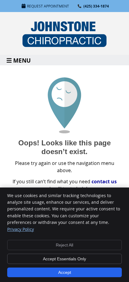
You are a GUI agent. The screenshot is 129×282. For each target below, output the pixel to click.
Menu (22, 60)
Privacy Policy (20, 229)
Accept (64, 272)
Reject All (64, 245)
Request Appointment (48, 6)
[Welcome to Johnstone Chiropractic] (64, 45)
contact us (104, 181)
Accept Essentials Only (64, 258)
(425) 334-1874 (96, 6)
